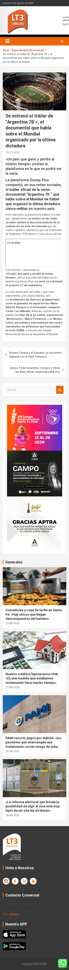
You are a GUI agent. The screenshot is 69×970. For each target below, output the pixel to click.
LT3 (44, 964)
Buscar (59, 390)
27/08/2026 (13, 623)
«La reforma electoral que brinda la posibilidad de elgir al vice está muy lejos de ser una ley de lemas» (33, 806)
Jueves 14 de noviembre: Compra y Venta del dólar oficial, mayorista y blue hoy (34, 369)
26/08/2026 (13, 751)
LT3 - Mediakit (11, 914)
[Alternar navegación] (7, 41)
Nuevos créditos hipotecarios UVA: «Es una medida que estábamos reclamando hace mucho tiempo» (32, 678)
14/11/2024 (13, 152)
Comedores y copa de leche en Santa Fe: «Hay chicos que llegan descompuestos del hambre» (34, 614)
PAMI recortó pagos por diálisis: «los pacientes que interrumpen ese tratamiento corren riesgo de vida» (33, 742)
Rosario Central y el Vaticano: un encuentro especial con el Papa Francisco (35, 354)
